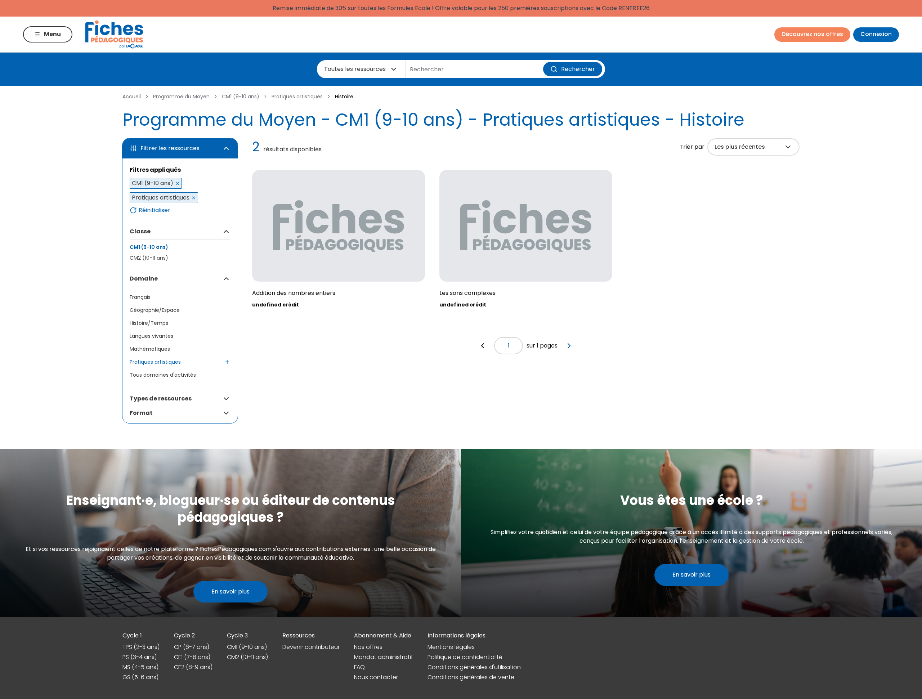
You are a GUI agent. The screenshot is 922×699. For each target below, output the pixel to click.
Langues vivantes (151, 336)
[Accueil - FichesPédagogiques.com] (114, 34)
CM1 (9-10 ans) (240, 96)
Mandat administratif (383, 657)
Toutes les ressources (355, 69)
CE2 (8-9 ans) (193, 667)
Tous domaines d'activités (163, 374)
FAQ (359, 667)
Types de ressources (161, 398)
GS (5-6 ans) (140, 677)
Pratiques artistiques (297, 96)
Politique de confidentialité (465, 657)
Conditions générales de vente (471, 677)
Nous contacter (376, 677)
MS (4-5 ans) (140, 667)
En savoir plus (230, 591)
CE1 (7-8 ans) (192, 657)
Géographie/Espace (155, 310)
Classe (140, 231)
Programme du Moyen (181, 96)
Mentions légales (451, 647)
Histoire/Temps (149, 323)
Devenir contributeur (311, 647)
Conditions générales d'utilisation (474, 667)
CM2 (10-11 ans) (149, 257)
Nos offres (368, 647)
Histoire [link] (344, 96)
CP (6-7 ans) (191, 647)
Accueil (131, 96)
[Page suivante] (569, 345)
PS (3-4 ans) (139, 657)
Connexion (876, 34)
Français (140, 297)
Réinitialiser (154, 210)
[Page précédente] (482, 345)
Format (141, 413)
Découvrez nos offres (812, 34)
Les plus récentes (740, 147)
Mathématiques (150, 349)
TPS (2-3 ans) (141, 647)
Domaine (144, 278)
